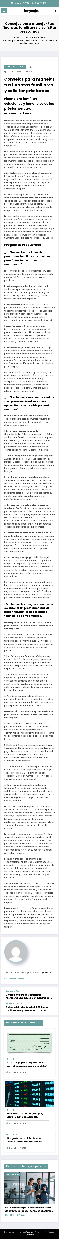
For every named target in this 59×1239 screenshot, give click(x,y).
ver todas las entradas (14, 979)
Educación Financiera (15, 67)
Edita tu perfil (41, 972)
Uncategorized (13, 1174)
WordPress (30, 1232)
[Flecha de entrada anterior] (52, 994)
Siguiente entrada (14, 1003)
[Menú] (4, 10)
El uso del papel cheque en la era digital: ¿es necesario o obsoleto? (26, 1064)
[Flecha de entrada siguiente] (52, 1008)
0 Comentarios (34, 72)
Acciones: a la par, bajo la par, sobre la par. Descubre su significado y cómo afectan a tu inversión (26, 1115)
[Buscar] (55, 11)
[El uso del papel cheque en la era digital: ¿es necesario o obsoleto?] (29, 1043)
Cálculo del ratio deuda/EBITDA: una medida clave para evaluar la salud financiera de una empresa (27, 1009)
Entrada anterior (13, 991)
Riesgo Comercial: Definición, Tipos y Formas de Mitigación (24, 1140)
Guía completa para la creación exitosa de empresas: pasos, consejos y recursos (29, 1209)
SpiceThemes (29, 1235)
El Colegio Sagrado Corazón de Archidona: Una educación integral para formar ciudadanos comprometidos (29, 996)
